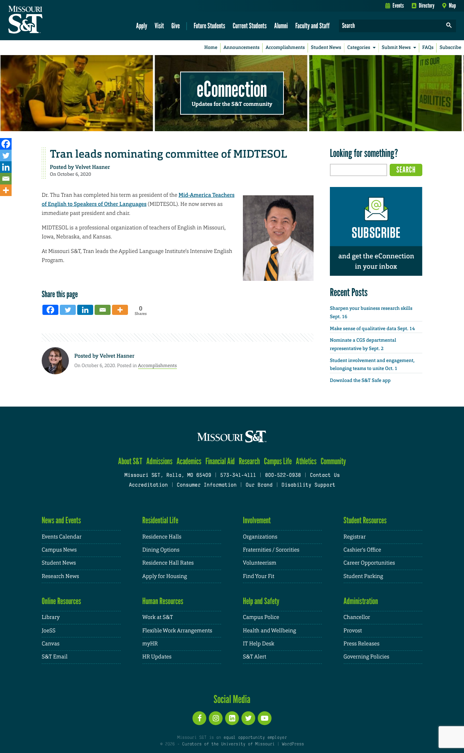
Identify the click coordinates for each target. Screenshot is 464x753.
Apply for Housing (164, 576)
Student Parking (363, 576)
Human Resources (162, 601)
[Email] (6, 178)
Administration (361, 601)
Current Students (250, 25)
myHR (150, 643)
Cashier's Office (362, 549)
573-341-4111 (238, 475)
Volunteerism (259, 562)
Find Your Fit (258, 576)
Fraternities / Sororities (271, 549)
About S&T (130, 461)
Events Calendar (62, 536)
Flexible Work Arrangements (177, 630)
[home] (48, 20)
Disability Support (308, 485)
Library (51, 617)
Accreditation (148, 485)
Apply (141, 25)
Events (398, 5)
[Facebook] (6, 144)
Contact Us (325, 475)
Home (211, 48)
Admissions (159, 461)
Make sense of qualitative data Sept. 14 (372, 329)
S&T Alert (254, 656)
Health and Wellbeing (269, 630)
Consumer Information (206, 485)
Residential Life (160, 520)
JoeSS (48, 630)
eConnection (232, 89)
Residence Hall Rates (168, 562)
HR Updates (156, 656)
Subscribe (450, 48)
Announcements (241, 48)
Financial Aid (220, 461)
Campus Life (278, 461)
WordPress (293, 744)
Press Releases (362, 643)
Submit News (396, 48)
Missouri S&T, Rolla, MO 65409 (167, 475)
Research (249, 461)
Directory (427, 5)
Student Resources (365, 520)
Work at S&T (157, 617)
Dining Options (160, 549)
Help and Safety (261, 601)
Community (333, 461)
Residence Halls (162, 536)
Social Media (232, 699)
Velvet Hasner (92, 167)
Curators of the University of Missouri (228, 744)
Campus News (59, 549)
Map (452, 5)
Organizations (260, 536)
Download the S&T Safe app (360, 381)
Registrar (355, 536)
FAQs (428, 48)
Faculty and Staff (312, 25)
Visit (159, 25)
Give (175, 25)
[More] (6, 190)
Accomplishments (285, 48)
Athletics (306, 461)
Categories (358, 48)
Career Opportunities (369, 562)
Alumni (281, 25)
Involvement (257, 520)
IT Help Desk (258, 643)
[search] (449, 26)
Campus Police (261, 617)
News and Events (61, 520)
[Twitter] (6, 155)
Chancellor (357, 617)
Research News (60, 576)
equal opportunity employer (255, 738)
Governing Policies (366, 656)
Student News (326, 48)
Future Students (209, 25)
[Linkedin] (6, 167)
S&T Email (54, 656)
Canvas (50, 643)
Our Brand (258, 485)
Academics (189, 461)
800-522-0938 (283, 475)
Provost (353, 630)
